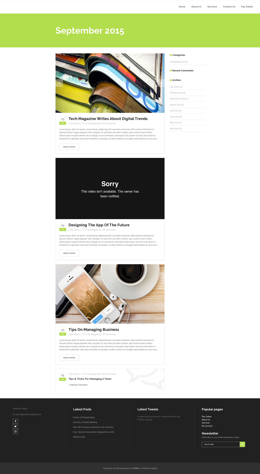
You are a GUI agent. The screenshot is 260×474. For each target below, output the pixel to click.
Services (206, 423)
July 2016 (174, 87)
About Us (206, 420)
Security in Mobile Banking (85, 422)
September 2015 (177, 99)
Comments (111, 123)
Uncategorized (94, 123)
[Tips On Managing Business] (110, 294)
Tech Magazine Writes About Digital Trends (108, 118)
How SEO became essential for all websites (93, 427)
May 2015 (174, 122)
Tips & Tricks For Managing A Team (89, 378)
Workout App (79, 437)
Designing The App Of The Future (99, 225)
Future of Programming (84, 417)
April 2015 (174, 128)
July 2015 (174, 111)
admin (77, 123)
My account (207, 426)
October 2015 (176, 93)
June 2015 (174, 117)
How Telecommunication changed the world (93, 432)
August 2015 (175, 105)
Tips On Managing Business (94, 329)
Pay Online (207, 416)
